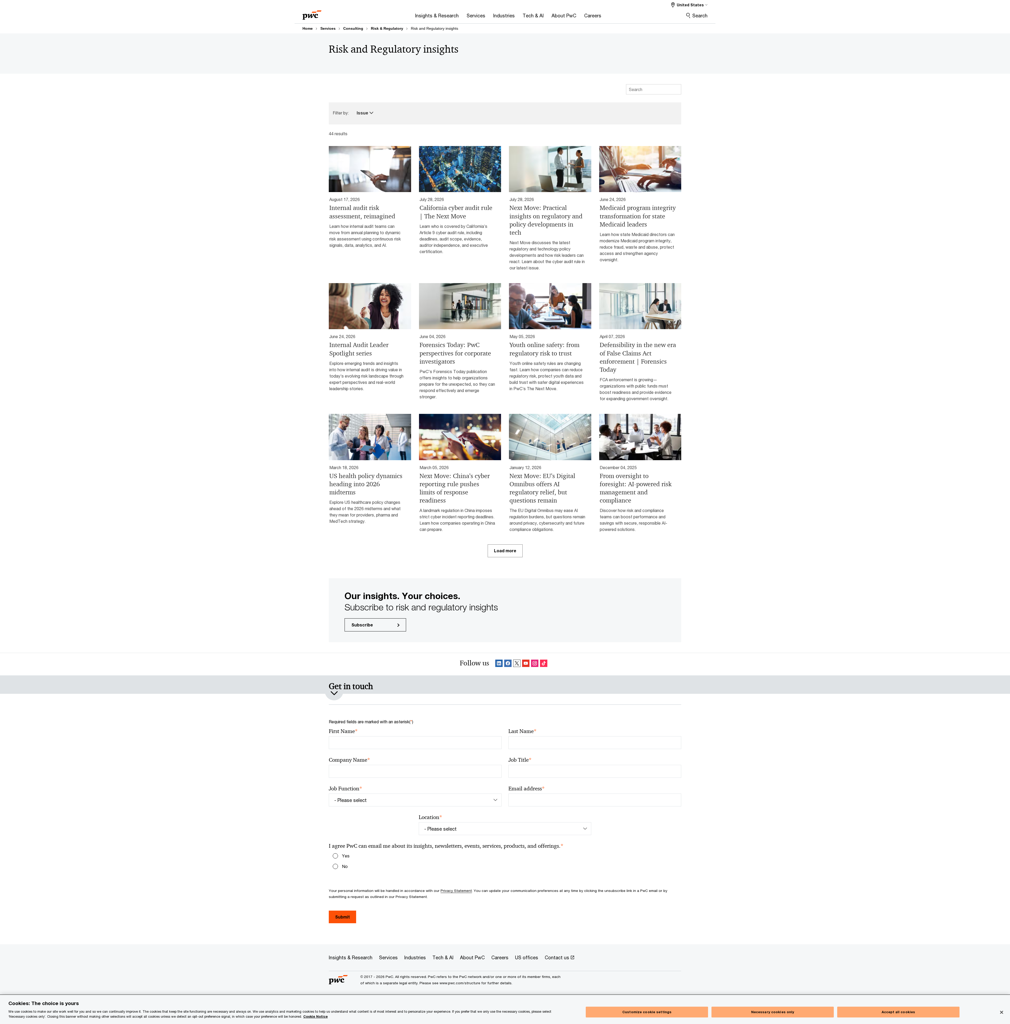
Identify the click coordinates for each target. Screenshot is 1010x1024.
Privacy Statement (456, 891)
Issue (363, 112)
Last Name (522, 731)
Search (700, 15)
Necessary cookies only (772, 1012)
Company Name (349, 760)
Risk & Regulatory (387, 28)
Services (328, 28)
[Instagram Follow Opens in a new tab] (534, 664)
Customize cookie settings (646, 1012)
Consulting (353, 28)
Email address (526, 788)
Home (307, 28)
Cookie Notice (315, 1016)
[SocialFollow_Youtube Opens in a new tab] (525, 664)
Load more (505, 550)
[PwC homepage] (311, 13)
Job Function (345, 788)
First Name (343, 731)
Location (430, 817)
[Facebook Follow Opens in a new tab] (508, 664)
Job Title (520, 760)
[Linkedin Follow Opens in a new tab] (499, 664)
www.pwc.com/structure (460, 983)
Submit (342, 916)
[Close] (1001, 1012)
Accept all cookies (898, 1012)
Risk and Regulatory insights (434, 28)
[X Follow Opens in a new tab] (517, 664)
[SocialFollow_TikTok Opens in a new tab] (543, 664)
